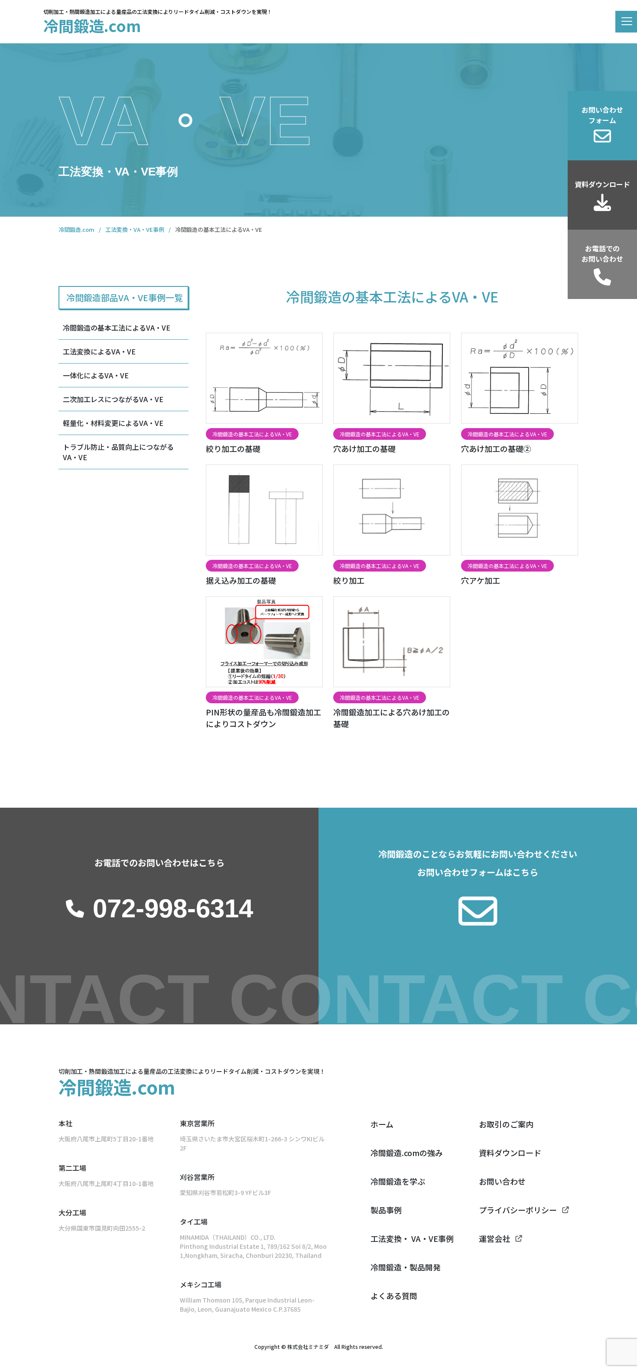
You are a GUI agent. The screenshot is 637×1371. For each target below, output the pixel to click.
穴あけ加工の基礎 (364, 448)
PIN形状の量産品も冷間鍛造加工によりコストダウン (263, 717)
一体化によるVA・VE (96, 375)
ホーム (381, 1124)
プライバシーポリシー (518, 1209)
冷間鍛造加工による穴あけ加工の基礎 (391, 717)
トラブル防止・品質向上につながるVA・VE (118, 452)
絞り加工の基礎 (233, 448)
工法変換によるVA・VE (99, 351)
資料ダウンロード (602, 184)
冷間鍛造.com (92, 25)
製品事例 (386, 1209)
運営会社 (494, 1238)
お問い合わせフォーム (602, 114)
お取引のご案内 (506, 1124)
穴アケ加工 (480, 580)
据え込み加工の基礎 (241, 580)
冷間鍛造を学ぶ (397, 1181)
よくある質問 (393, 1295)
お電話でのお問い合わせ (602, 253)
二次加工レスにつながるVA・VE (113, 399)
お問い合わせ (502, 1181)
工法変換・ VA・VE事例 (412, 1238)
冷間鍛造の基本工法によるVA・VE (116, 327)
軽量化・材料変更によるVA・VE (113, 423)
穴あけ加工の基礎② (496, 448)
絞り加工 (348, 580)
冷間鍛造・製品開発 (405, 1267)
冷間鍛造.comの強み (406, 1152)
